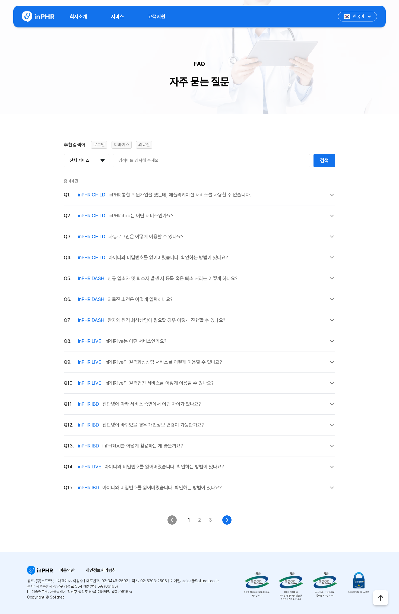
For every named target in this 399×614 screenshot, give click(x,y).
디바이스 (121, 144)
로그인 (99, 144)
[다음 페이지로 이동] (227, 520)
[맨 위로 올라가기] (380, 597)
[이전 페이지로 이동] (172, 520)
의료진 (144, 144)
